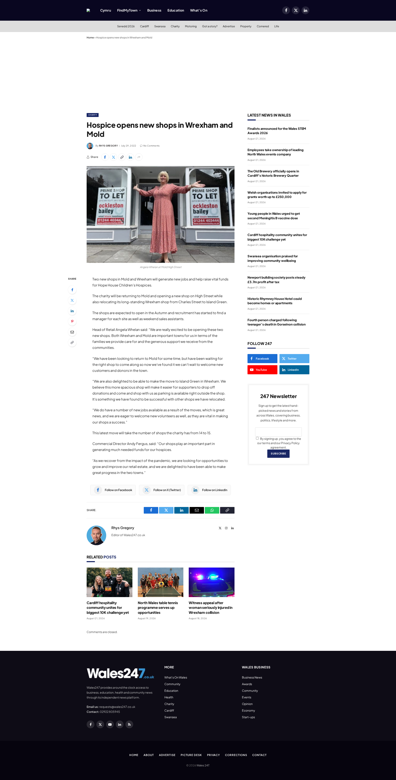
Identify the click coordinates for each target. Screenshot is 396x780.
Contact (259, 755)
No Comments (151, 145)
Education (175, 10)
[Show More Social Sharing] (139, 157)
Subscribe (278, 453)
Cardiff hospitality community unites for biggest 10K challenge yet (108, 607)
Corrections (236, 755)
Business (154, 10)
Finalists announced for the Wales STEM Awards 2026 (277, 130)
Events (246, 697)
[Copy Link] (122, 157)
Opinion (247, 704)
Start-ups (248, 717)
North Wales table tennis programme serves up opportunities (158, 607)
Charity (175, 26)
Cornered (263, 26)
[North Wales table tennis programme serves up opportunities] (161, 582)
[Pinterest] (72, 321)
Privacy (213, 755)
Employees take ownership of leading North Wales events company (276, 152)
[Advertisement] (198, 75)
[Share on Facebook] (105, 157)
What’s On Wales (175, 677)
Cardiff (144, 26)
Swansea (159, 26)
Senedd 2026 (126, 26)
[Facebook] (72, 290)
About (149, 755)
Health (168, 697)
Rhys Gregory (108, 145)
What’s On (198, 10)
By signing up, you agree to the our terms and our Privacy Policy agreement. (279, 443)
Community (172, 684)
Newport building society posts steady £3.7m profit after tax (276, 279)
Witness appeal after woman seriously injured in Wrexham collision (210, 607)
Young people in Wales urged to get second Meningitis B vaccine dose (274, 215)
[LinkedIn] (72, 311)
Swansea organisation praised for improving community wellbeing (273, 258)
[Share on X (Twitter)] (113, 157)
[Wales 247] (88, 10)
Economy (248, 710)
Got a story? (209, 26)
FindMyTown (127, 10)
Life (276, 26)
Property (245, 26)
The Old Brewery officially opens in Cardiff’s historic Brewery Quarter (273, 173)
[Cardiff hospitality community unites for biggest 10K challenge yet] (109, 582)
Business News (252, 677)
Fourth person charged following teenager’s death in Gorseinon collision (277, 322)
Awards (247, 684)
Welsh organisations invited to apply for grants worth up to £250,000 (277, 194)
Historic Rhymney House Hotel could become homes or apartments (275, 301)
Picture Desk (191, 755)
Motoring (191, 26)
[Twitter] (72, 300)
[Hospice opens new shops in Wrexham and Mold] (161, 214)
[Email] (72, 332)
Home (90, 37)
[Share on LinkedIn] (130, 157)
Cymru (105, 10)
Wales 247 (203, 765)
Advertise (229, 26)
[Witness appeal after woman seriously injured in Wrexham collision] (212, 582)
